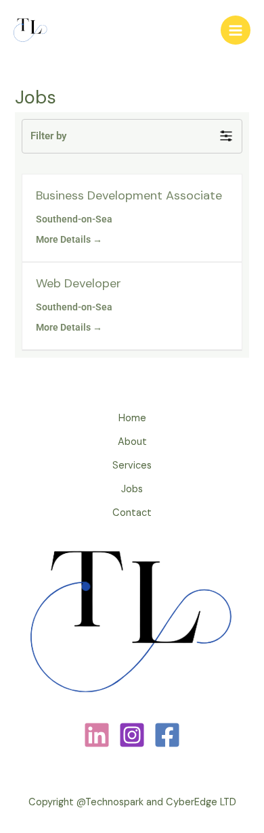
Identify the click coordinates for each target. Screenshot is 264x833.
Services (132, 465)
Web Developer (78, 283)
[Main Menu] (235, 30)
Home (132, 418)
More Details (64, 239)
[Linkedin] (96, 734)
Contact (132, 512)
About (132, 441)
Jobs (132, 489)
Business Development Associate (129, 195)
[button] (132, 136)
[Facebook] (167, 734)
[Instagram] (132, 734)
